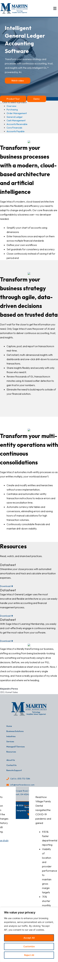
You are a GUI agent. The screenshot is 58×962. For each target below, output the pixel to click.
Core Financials (14, 127)
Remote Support (14, 770)
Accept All (29, 937)
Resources (11, 752)
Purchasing (12, 109)
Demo (37, 98)
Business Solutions (15, 731)
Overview (11, 106)
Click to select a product (15, 102)
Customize (29, 946)
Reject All (29, 955)
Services (10, 741)
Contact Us (11, 765)
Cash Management (16, 120)
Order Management (17, 113)
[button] (55, 8)
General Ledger (15, 117)
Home (9, 726)
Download (5, 586)
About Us (10, 760)
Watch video (17, 80)
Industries (10, 736)
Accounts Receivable (17, 124)
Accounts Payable (15, 131)
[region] (29, 934)
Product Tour (13, 98)
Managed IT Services (15, 746)
